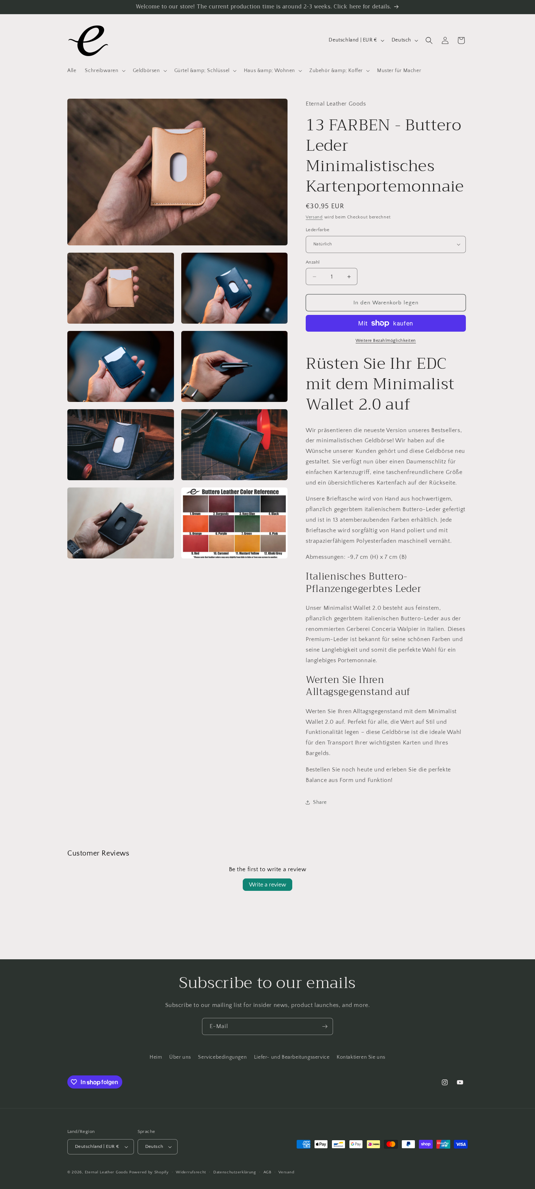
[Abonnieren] (325, 1026)
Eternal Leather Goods (106, 1172)
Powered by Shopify (149, 1172)
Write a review (267, 884)
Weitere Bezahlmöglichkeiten (386, 340)
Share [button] (320, 802)
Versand (314, 217)
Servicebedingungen (222, 1057)
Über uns (180, 1057)
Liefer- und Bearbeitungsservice (292, 1057)
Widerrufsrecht (191, 1172)
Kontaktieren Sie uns (361, 1057)
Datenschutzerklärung (234, 1172)
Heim (156, 1057)
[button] (104, 70)
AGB (267, 1172)
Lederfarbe (317, 229)
